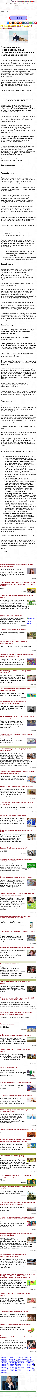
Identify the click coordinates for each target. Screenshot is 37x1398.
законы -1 (4, 1357)
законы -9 (4, 1361)
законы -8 (27, 1359)
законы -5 (4, 1359)
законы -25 (4, 1367)
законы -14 (13, 1362)
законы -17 (4, 1364)
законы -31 (21, 1369)
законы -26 (13, 1367)
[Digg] (18, 23)
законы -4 (27, 1357)
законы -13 (4, 1362)
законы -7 (20, 1359)
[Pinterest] (35, 23)
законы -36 (30, 1370)
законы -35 (21, 1370)
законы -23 (21, 1365)
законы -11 (20, 1361)
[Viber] (28, 23)
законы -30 (13, 1369)
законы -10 (12, 1361)
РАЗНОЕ (14, 3)
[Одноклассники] (10, 23)
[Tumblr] (25, 23)
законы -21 (4, 1365)
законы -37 (4, 1372)
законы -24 (30, 1365)
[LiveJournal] (23, 23)
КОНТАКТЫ (23, 3)
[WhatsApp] (30, 23)
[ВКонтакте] (8, 23)
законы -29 (4, 1369)
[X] (13, 23)
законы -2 (12, 1357)
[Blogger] (15, 23)
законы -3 (20, 1357)
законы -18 (13, 1364)
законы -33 (4, 1370)
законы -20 (30, 1364)
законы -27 (21, 1367)
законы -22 (13, 1365)
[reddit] (20, 23)
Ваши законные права (24, 1)
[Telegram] (33, 23)
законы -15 (21, 1362)
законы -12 (29, 1361)
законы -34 (13, 1370)
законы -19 (21, 1364)
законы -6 (12, 1359)
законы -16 (30, 1362)
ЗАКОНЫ (7, 3)
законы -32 (30, 1369)
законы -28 (30, 1367)
